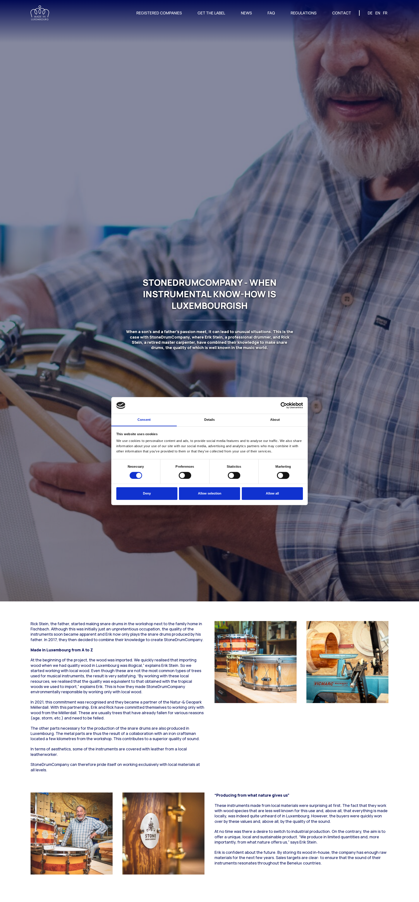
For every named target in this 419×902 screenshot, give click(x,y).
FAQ (271, 12)
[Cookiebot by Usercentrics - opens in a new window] (284, 405)
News (246, 12)
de (370, 12)
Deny (147, 493)
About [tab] (275, 420)
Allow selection (209, 493)
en (377, 12)
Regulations (303, 12)
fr (385, 12)
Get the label (211, 12)
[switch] (185, 475)
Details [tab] (209, 420)
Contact (341, 12)
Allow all (272, 493)
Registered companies (159, 12)
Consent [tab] (144, 420)
